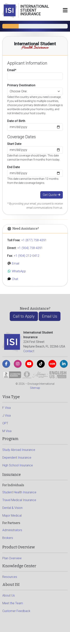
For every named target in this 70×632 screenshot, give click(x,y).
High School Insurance (17, 465)
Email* (11, 70)
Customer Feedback (16, 611)
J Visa (6, 415)
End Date (13, 167)
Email (15, 263)
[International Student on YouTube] (29, 364)
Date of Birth (16, 121)
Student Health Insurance (19, 492)
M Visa (6, 431)
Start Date (14, 144)
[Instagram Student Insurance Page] (18, 364)
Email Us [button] (49, 316)
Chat (14, 279)
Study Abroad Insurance (18, 450)
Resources (9, 577)
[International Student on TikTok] (41, 364)
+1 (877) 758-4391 (34, 240)
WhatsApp (18, 271)
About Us (8, 595)
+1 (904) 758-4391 (30, 248)
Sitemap (35, 387)
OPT (5, 423)
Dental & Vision (12, 508)
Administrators (12, 530)
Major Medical (12, 515)
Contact (28, 351)
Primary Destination (21, 85)
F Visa (6, 408)
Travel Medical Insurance (19, 500)
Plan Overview (12, 558)
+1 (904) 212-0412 (26, 256)
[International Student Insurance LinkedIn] (64, 364)
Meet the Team (12, 603)
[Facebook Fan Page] (6, 364)
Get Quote (50, 195)
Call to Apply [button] (24, 316)
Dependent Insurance (16, 457)
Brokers (7, 538)
